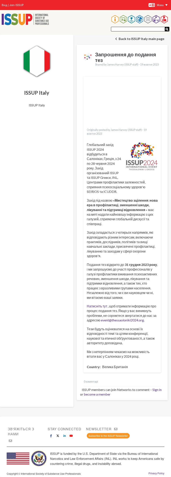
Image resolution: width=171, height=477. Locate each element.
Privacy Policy (156, 473)
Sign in (157, 390)
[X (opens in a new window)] (57, 435)
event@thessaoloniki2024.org (122, 320)
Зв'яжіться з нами (21, 431)
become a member (97, 394)
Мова (160, 5)
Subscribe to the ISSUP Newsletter (108, 435)
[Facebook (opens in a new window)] (51, 435)
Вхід (4, 5)
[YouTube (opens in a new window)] (71, 435)
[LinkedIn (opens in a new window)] (64, 435)
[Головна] (25, 19)
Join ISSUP (17, 5)
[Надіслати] (167, 29)
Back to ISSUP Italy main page (141, 39)
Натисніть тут (97, 306)
